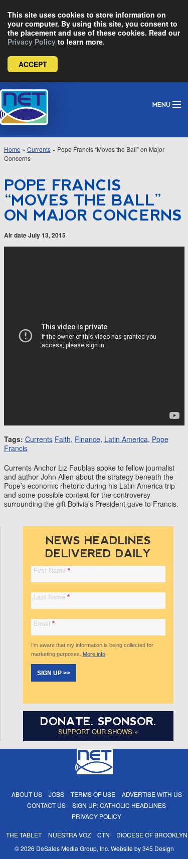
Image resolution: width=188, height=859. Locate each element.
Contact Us (46, 805)
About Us (27, 794)
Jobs (56, 794)
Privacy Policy (32, 42)
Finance (87, 439)
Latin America (126, 439)
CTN (103, 834)
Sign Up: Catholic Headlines (119, 805)
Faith (63, 439)
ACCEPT (33, 64)
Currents (39, 149)
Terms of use (93, 794)
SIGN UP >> (53, 673)
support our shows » (98, 731)
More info (94, 654)
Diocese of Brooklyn (151, 834)
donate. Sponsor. (98, 721)
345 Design (158, 848)
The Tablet (24, 834)
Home (12, 149)
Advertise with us (152, 794)
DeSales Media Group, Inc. (72, 848)
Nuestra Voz (69, 834)
